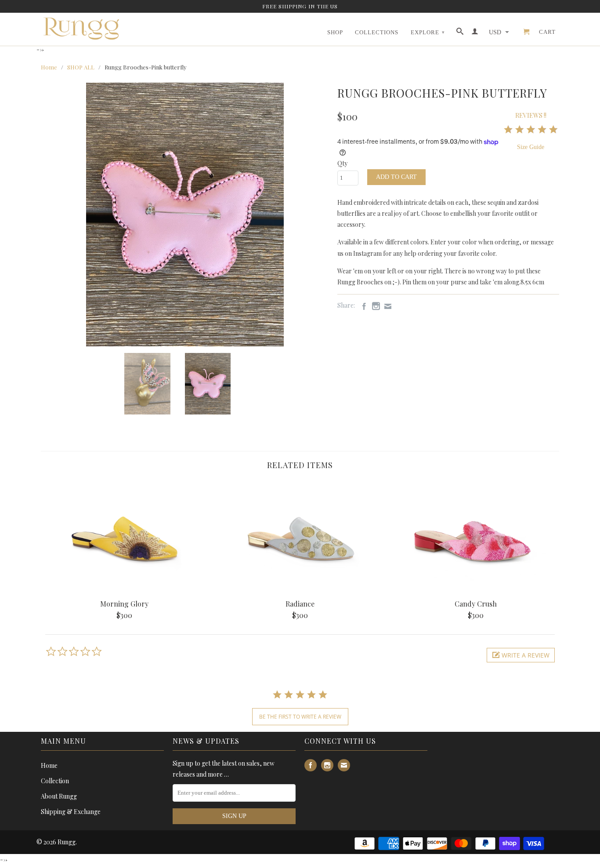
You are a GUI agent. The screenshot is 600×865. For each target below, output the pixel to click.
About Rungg (59, 796)
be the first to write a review (300, 716)
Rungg (67, 842)
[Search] (460, 33)
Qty (342, 163)
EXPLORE (428, 32)
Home (49, 765)
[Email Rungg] (385, 306)
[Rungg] (82, 28)
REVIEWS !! (530, 115)
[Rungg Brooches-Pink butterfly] (185, 214)
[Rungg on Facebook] (362, 306)
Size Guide (530, 147)
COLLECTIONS (376, 32)
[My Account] (475, 33)
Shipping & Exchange (71, 811)
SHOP (335, 32)
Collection (55, 781)
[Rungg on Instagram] (374, 306)
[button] (521, 655)
